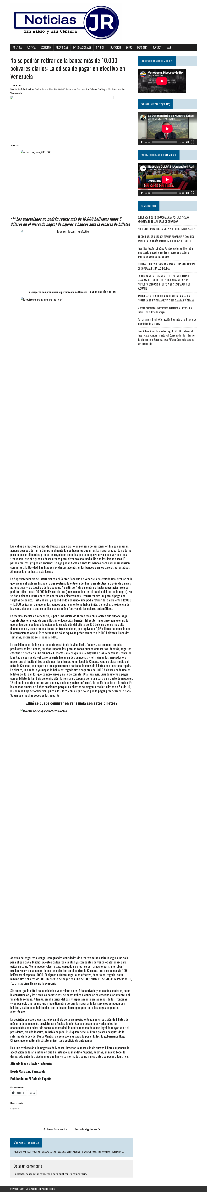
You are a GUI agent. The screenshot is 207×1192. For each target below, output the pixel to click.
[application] (167, 128)
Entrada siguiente (86, 1129)
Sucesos (157, 47)
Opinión (100, 47)
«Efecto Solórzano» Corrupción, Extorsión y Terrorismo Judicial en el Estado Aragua (165, 310)
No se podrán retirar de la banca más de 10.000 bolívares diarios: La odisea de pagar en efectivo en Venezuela (67, 91)
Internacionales (82, 47)
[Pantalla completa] (192, 142)
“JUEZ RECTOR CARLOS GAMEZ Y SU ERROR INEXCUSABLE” (166, 229)
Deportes (142, 47)
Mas (169, 47)
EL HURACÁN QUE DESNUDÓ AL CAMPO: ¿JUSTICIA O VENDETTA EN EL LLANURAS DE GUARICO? (163, 220)
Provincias (62, 47)
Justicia (31, 47)
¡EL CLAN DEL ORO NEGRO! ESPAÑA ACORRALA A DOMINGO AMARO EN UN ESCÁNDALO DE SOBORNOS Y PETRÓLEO (166, 239)
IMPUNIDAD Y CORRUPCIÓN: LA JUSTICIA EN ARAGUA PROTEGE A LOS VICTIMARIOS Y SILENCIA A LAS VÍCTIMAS (166, 298)
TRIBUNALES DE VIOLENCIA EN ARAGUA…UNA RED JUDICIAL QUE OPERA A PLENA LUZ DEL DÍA (166, 266)
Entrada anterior (57, 1129)
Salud (129, 47)
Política (17, 47)
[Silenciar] (187, 142)
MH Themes (50, 1188)
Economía (46, 47)
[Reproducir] (141, 142)
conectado (46, 1174)
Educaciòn (115, 47)
